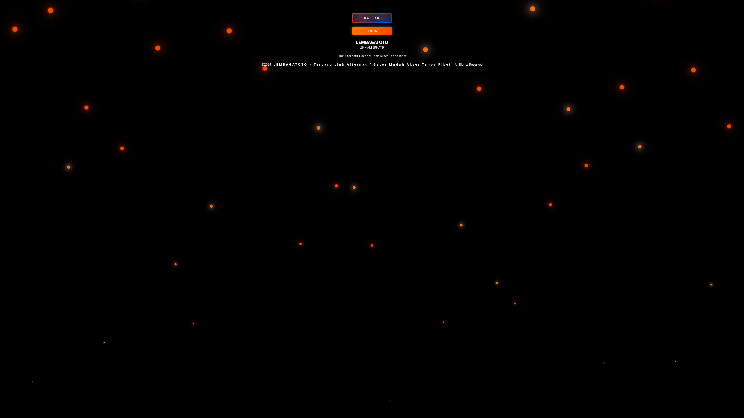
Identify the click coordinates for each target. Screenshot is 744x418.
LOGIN (372, 31)
